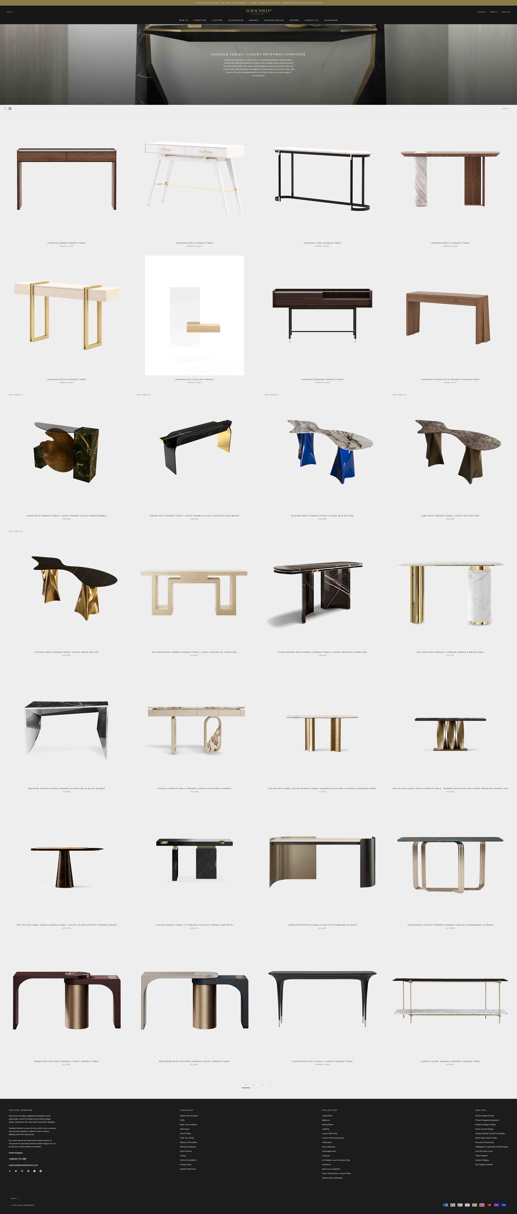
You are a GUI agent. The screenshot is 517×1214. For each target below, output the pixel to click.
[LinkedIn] (41, 1170)
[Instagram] (22, 1170)
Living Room (327, 1115)
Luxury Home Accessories (333, 1138)
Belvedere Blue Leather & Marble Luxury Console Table (194, 1061)
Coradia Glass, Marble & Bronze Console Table (450, 1061)
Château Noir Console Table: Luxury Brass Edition (67, 652)
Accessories (235, 20)
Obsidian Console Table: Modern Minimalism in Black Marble (66, 788)
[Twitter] (16, 1170)
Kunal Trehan (185, 1133)
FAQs (182, 1120)
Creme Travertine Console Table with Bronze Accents (322, 925)
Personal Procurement (484, 1142)
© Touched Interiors (22, 1205)
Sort (506, 109)
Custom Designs (482, 1160)
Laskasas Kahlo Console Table (450, 243)
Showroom (331, 20)
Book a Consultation (188, 1124)
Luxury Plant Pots (329, 1133)
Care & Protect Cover (484, 1151)
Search (493, 12)
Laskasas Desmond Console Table (322, 379)
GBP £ (9, 12)
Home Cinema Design (484, 1129)
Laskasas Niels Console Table (194, 243)
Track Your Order (187, 1138)
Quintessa (326, 1164)
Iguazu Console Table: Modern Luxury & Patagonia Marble (194, 788)
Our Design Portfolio (484, 1164)
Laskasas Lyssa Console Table (322, 243)
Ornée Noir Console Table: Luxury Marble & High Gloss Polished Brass (194, 516)
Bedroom (326, 1120)
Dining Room (327, 1124)
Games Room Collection (332, 1178)
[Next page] (271, 1085)
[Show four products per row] (10, 108)
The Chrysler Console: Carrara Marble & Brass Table (450, 652)
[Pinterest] (28, 1170)
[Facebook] (10, 1170)
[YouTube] (34, 1170)
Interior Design (274, 20)
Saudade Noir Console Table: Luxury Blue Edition (322, 516)
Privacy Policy (185, 1164)
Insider (294, 20)
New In (183, 20)
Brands (253, 20)
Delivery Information (188, 1142)
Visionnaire (326, 1142)
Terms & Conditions (188, 1160)
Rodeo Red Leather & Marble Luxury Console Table (66, 1061)
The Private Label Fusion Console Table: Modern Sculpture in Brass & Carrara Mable (322, 788)
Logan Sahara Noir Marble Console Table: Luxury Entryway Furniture (322, 652)
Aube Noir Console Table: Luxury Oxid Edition (450, 516)
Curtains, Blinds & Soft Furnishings (490, 1133)
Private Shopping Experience (487, 1120)
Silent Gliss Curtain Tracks (486, 1138)
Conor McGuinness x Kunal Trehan (336, 1173)
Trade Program (481, 1155)
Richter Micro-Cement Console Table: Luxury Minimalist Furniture (194, 652)
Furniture (199, 20)
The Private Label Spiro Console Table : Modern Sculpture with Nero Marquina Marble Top (450, 788)
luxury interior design (42, 1119)
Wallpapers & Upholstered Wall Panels (491, 1147)
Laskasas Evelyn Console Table (66, 379)
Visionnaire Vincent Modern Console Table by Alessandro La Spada (450, 925)
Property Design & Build (485, 1124)
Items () (505, 12)
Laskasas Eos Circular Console (194, 379)
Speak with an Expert (189, 1115)
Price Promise (185, 1151)
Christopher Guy (329, 1151)
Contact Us (312, 20)
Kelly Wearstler (328, 1147)
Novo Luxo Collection (331, 1169)
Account (481, 12)
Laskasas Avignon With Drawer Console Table (450, 379)
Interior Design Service (484, 1115)
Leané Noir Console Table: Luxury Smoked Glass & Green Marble (66, 516)
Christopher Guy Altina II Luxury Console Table (322, 1061)
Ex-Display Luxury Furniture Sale (336, 1160)
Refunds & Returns (188, 1147)
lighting (31, 1116)
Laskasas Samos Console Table (66, 243)
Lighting (217, 20)
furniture (23, 1116)
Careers (183, 1155)
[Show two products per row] (5, 108)
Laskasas (326, 1155)
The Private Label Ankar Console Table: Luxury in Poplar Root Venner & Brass (67, 925)
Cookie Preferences (188, 1169)
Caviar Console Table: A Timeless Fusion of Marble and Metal (195, 925)
